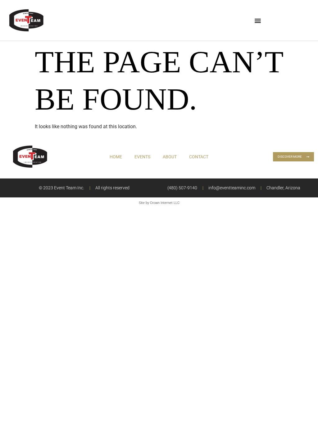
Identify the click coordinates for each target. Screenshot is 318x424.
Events (142, 156)
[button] (257, 20)
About (170, 156)
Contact (198, 156)
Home (116, 156)
